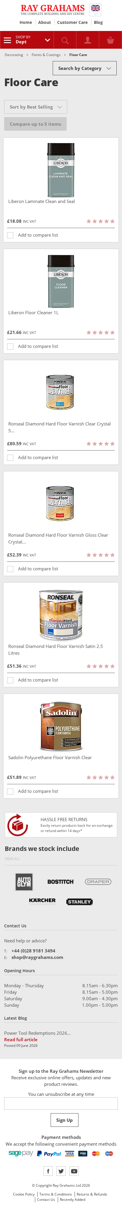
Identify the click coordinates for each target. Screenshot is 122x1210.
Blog (98, 22)
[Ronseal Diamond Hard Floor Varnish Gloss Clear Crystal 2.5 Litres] (61, 504)
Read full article (21, 1039)
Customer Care (72, 22)
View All (12, 858)
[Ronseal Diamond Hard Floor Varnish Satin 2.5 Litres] (61, 615)
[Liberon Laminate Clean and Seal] (61, 170)
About (44, 22)
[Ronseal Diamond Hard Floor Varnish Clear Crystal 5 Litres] (61, 392)
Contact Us (46, 1199)
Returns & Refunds (92, 1194)
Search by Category (80, 68)
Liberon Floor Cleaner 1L (33, 312)
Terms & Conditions (55, 1194)
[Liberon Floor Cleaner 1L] (61, 281)
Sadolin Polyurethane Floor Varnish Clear (50, 757)
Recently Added (72, 1199)
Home (26, 22)
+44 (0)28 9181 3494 (33, 951)
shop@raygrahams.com (37, 957)
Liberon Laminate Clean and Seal (41, 201)
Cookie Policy (24, 1194)
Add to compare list (38, 235)
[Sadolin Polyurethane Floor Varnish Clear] (61, 726)
